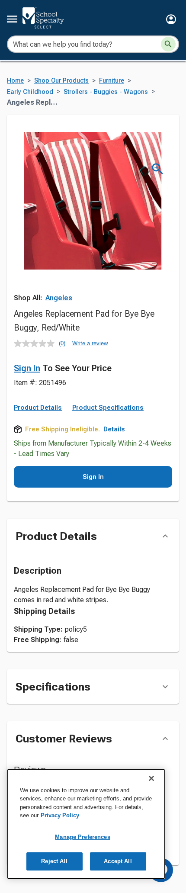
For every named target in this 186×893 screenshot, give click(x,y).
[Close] (151, 778)
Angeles (58, 298)
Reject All (54, 861)
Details (114, 429)
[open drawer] (12, 19)
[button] (171, 19)
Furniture (111, 80)
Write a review (90, 343)
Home (15, 80)
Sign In (27, 368)
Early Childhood (30, 92)
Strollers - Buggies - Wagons (106, 92)
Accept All (117, 861)
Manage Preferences (82, 837)
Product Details (38, 407)
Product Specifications (108, 407)
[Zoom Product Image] (157, 169)
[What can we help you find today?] (168, 44)
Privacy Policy (60, 815)
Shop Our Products (61, 80)
